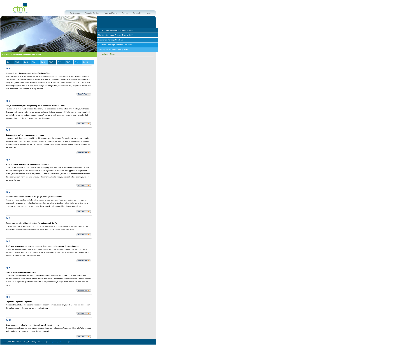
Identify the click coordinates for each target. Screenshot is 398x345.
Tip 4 (34, 62)
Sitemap (72, 342)
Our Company (75, 13)
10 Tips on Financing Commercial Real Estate (115, 45)
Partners (125, 13)
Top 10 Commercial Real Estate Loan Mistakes (115, 30)
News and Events (110, 13)
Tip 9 (76, 62)
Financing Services (92, 13)
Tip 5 (43, 62)
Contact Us (137, 13)
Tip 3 (26, 62)
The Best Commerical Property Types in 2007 (115, 35)
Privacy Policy (52, 342)
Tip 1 (9, 62)
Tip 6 (51, 62)
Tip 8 (68, 62)
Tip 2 (17, 62)
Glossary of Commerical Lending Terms (113, 49)
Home (148, 13)
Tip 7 (59, 62)
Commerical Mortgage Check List (110, 40)
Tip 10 (85, 62)
